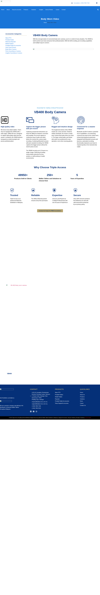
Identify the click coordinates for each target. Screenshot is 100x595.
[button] (98, 9)
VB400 (9, 373)
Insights (41, 9)
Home (2, 9)
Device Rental (49, 9)
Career (57, 9)
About (8, 9)
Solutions (33, 9)
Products (26, 9)
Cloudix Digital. (87, 417)
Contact (64, 9)
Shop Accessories (16, 9)
